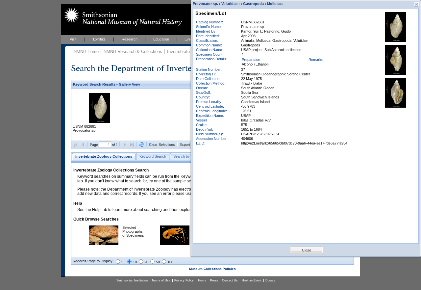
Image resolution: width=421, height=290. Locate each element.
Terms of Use (161, 280)
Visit (73, 39)
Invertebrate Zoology (186, 51)
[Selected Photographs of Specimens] (103, 244)
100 (170, 262)
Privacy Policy (184, 280)
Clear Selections (162, 144)
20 (146, 262)
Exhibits (99, 39)
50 (158, 262)
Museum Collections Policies (212, 269)
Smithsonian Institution (132, 280)
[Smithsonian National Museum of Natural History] (122, 17)
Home (202, 280)
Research (129, 39)
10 (135, 262)
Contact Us (230, 280)
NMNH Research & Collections (133, 51)
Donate (270, 280)
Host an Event (251, 280)
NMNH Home (86, 51)
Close (306, 250)
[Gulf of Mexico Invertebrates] (174, 244)
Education (161, 39)
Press (214, 280)
